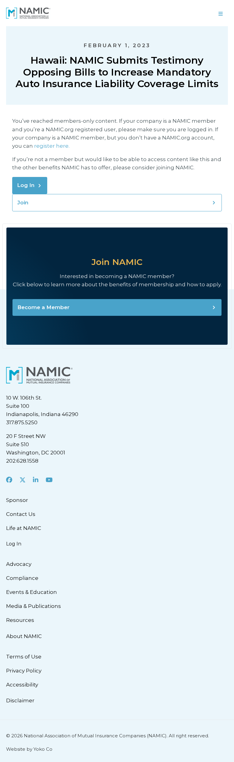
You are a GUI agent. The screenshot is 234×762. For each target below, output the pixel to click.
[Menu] (175, 13)
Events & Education (31, 592)
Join (22, 202)
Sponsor (17, 500)
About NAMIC (24, 636)
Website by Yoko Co (29, 749)
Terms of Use (23, 657)
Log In (25, 185)
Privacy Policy (23, 671)
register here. (52, 146)
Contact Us (20, 514)
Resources (20, 620)
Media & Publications (33, 606)
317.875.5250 (21, 422)
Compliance (22, 578)
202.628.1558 (22, 461)
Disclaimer (20, 700)
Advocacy (18, 564)
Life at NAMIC (23, 528)
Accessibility (22, 685)
